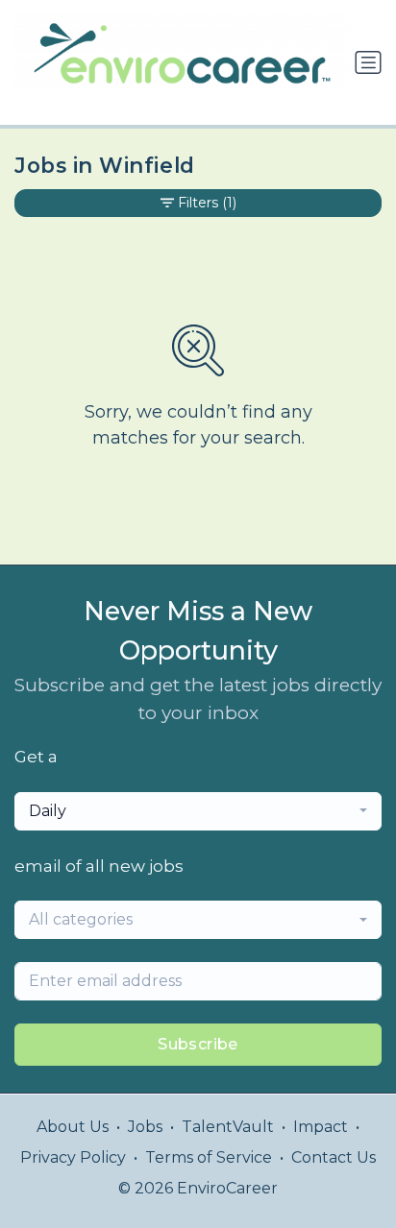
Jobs (145, 1127)
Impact (320, 1127)
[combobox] (198, 811)
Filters (207, 202)
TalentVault (228, 1127)
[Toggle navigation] (368, 62)
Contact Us (333, 1157)
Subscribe (198, 1044)
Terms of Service (208, 1157)
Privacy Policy (73, 1157)
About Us (73, 1127)
